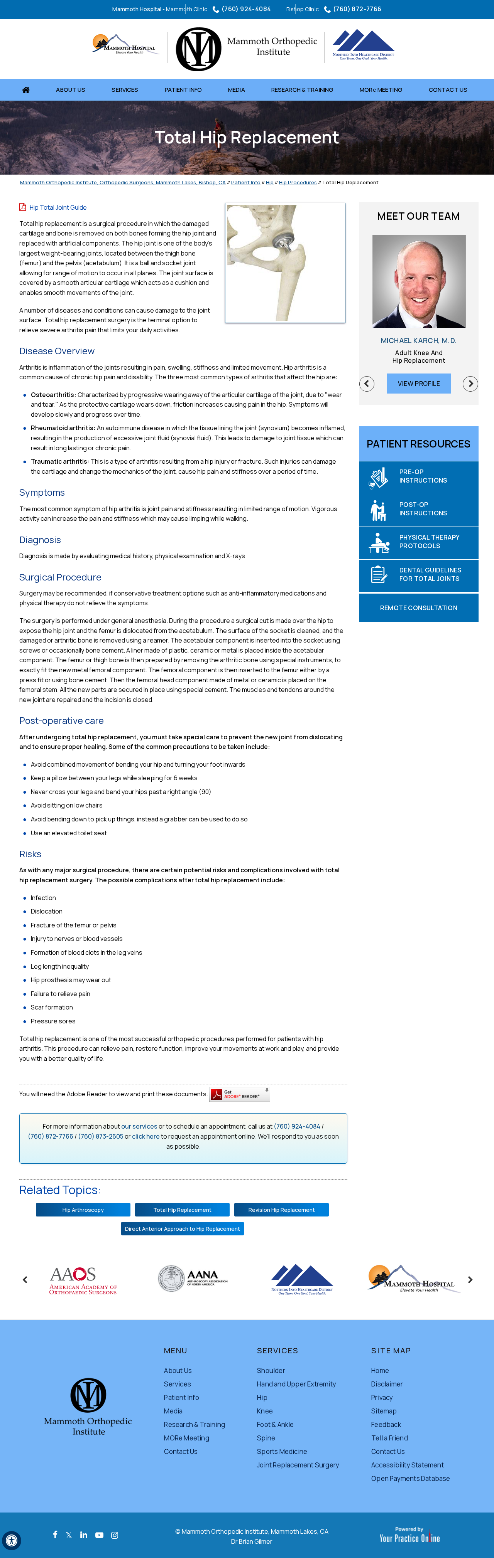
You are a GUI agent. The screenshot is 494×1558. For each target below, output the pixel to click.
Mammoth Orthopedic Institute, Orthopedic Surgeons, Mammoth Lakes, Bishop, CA (123, 182)
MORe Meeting (186, 1437)
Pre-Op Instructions (423, 476)
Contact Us (448, 90)
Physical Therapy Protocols (429, 541)
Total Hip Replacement (182, 1209)
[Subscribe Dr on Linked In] (84, 1534)
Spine (266, 1437)
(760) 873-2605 (101, 1136)
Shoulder (271, 1370)
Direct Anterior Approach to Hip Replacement (182, 1228)
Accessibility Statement (407, 1464)
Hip (270, 182)
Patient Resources (418, 444)
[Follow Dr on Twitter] (69, 1535)
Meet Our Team (418, 216)
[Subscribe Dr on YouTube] (99, 1535)
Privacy (382, 1397)
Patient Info (183, 90)
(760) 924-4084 (246, 9)
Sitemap (384, 1411)
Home (28, 90)
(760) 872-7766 (357, 9)
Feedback (386, 1424)
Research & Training (302, 90)
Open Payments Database (410, 1478)
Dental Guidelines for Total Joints (430, 574)
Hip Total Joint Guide (58, 207)
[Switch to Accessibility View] (11, 1540)
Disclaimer (387, 1384)
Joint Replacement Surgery (298, 1464)
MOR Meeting (381, 90)
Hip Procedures (298, 182)
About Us (70, 90)
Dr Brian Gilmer (251, 1541)
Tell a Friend (389, 1437)
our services (139, 1126)
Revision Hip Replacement (282, 1209)
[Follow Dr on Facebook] (55, 1534)
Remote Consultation (419, 608)
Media (236, 90)
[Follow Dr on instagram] (114, 1535)
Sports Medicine (282, 1451)
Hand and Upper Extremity (296, 1384)
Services (125, 90)
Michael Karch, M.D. (412, 340)
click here (146, 1136)
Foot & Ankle (275, 1424)
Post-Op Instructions (423, 508)
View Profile (412, 383)
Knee (265, 1411)
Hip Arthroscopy (83, 1209)
